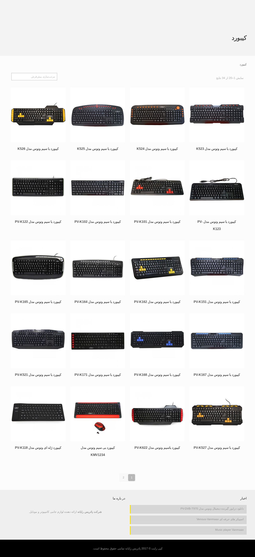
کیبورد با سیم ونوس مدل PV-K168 (157, 374)
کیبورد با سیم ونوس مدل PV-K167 (217, 374)
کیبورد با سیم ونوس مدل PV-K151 (217, 302)
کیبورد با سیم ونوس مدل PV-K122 (38, 221)
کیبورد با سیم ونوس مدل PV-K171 (98, 374)
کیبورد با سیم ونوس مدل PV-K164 (98, 302)
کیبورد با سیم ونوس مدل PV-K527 (217, 447)
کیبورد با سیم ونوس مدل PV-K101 (157, 221)
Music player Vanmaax (229, 529)
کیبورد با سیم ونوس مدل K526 (38, 148)
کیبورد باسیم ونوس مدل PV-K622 (157, 447)
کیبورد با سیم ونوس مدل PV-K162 (157, 302)
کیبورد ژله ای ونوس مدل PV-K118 (38, 447)
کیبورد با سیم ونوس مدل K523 (216, 148)
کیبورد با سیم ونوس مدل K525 (97, 148)
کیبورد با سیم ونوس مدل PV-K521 (38, 374)
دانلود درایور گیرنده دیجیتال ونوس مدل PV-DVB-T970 (212, 508)
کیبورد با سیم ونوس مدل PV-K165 (38, 302)
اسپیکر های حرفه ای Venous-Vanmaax (220, 519)
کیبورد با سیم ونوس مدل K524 (157, 148)
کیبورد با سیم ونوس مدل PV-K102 (98, 221)
